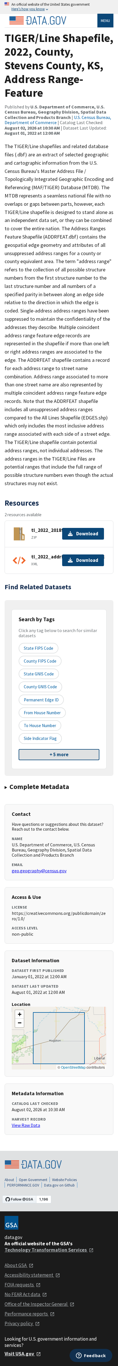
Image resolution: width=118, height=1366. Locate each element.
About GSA (16, 1265)
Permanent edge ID (41, 700)
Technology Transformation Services (46, 1250)
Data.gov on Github (59, 1185)
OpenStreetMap (73, 1067)
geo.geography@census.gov (39, 870)
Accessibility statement (29, 1275)
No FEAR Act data (23, 1294)
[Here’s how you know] (59, 7)
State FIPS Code (38, 648)
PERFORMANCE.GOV (23, 1185)
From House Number (42, 712)
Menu (105, 20)
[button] (19, 1014)
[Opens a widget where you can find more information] (91, 1356)
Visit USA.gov (20, 1354)
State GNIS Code (39, 674)
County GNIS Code (40, 686)
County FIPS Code (40, 661)
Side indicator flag (40, 738)
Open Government (33, 1179)
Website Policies (64, 1179)
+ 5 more (59, 754)
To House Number (40, 725)
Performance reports (27, 1314)
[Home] (37, 20)
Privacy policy (19, 1323)
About (9, 1179)
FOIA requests (20, 1285)
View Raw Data (26, 1125)
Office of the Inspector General (36, 1304)
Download (87, 533)
